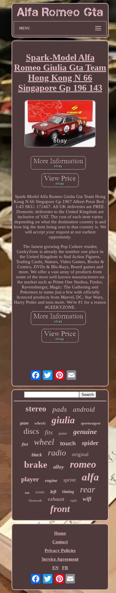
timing (68, 491)
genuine (85, 432)
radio (57, 452)
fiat (25, 444)
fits (49, 432)
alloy (58, 467)
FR (65, 567)
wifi (87, 499)
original (80, 454)
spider (90, 443)
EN (55, 567)
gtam (24, 423)
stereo (36, 408)
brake (35, 464)
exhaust (56, 499)
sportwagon (90, 423)
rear (87, 489)
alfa (90, 477)
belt (27, 492)
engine (51, 480)
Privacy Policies (60, 550)
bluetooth (35, 500)
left (53, 491)
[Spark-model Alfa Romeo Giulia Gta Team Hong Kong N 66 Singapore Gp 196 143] (60, 124)
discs (31, 431)
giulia (63, 420)
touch (68, 443)
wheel (44, 442)
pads (59, 409)
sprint (69, 480)
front (60, 508)
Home (60, 533)
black (37, 454)
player (30, 479)
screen (39, 492)
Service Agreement (60, 559)
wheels (40, 423)
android (84, 409)
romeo (83, 464)
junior (63, 433)
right (73, 500)
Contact (60, 541)
